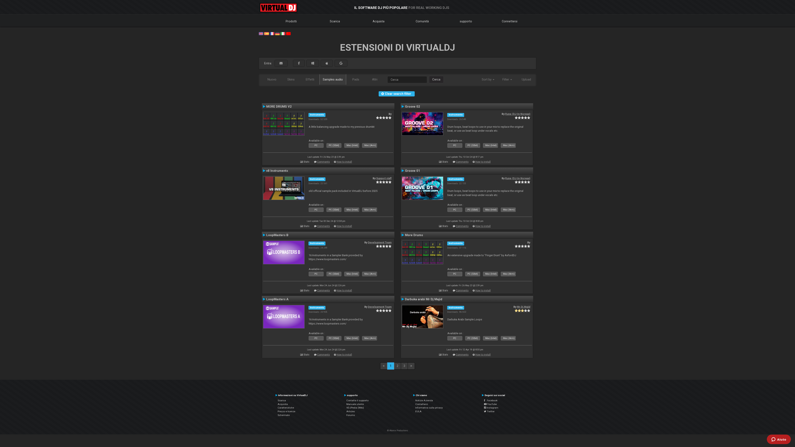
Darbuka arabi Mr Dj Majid (423, 299)
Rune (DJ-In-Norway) (517, 114)
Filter (506, 79)
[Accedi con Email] (281, 63)
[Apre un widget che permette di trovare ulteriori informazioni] (779, 440)
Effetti (310, 79)
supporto (466, 21)
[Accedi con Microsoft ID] (312, 63)
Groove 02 (412, 106)
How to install (344, 161)
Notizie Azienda (424, 400)
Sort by (487, 79)
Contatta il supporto (357, 400)
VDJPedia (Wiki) (355, 407)
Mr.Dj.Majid (523, 306)
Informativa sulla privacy (429, 407)
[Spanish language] (266, 33)
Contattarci (421, 404)
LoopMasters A (277, 299)
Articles (350, 411)
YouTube (492, 404)
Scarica (335, 21)
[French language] (272, 33)
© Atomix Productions (397, 430)
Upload (526, 79)
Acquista (378, 21)
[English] (261, 33)
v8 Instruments (277, 171)
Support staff (383, 178)
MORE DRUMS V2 (279, 106)
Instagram (492, 407)
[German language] (277, 33)
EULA (418, 411)
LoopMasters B (277, 235)
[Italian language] (283, 33)
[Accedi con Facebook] (299, 63)
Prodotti (291, 21)
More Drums (414, 235)
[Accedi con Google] (341, 63)
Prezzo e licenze (286, 411)
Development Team (379, 242)
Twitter (490, 411)
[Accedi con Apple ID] (327, 63)
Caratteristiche (286, 407)
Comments (323, 161)
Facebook (491, 400)
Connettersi (509, 21)
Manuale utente (355, 404)
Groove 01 (412, 171)
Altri (374, 79)
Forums (350, 415)
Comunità (422, 21)
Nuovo (271, 79)
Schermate (284, 415)
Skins (291, 79)
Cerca (436, 79)
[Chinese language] (288, 33)
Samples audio (333, 79)
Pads (355, 79)
